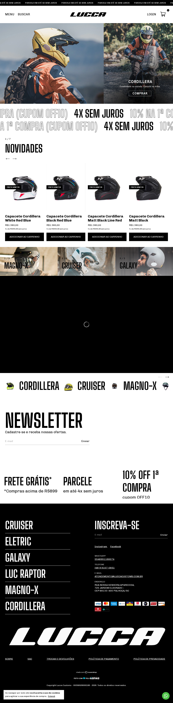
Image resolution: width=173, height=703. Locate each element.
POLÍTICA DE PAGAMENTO (104, 658)
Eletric (18, 541)
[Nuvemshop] (86, 672)
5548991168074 (104, 559)
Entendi (51, 696)
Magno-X (21, 590)
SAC (30, 658)
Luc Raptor (25, 573)
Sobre (9, 658)
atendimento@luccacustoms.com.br (119, 576)
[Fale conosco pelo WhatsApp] (166, 696)
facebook (115, 546)
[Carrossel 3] (86, 63)
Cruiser (19, 525)
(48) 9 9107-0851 (105, 567)
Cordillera (25, 606)
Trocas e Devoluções (60, 658)
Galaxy (17, 557)
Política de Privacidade (149, 658)
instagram (101, 546)
